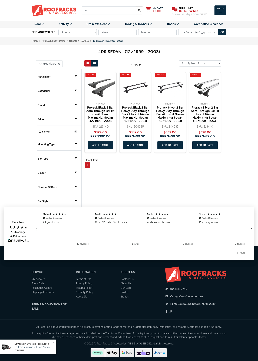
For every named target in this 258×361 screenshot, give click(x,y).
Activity (64, 24)
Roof (38, 24)
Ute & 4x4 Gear (97, 24)
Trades (171, 24)
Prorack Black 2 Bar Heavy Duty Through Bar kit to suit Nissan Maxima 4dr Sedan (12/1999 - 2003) (135, 114)
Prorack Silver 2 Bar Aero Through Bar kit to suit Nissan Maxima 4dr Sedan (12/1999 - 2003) (205, 114)
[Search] (139, 10)
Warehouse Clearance (208, 24)
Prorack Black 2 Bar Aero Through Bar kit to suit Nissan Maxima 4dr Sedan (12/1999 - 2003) (100, 114)
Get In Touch (187, 11)
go (222, 32)
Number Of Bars (47, 187)
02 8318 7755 (178, 289)
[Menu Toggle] (220, 10)
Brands (125, 296)
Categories (44, 91)
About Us (128, 272)
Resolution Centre (42, 287)
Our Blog (126, 287)
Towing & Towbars (137, 24)
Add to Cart (100, 145)
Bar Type (43, 158)
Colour (41, 173)
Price (41, 119)
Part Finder (44, 76)
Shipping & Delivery (43, 292)
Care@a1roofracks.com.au (186, 296)
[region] (144, 229)
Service (38, 272)
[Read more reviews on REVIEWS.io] (18, 241)
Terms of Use (83, 279)
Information (86, 272)
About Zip (81, 296)
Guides (124, 292)
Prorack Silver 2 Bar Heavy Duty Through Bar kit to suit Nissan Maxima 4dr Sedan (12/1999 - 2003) (170, 114)
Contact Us (127, 279)
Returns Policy (84, 287)
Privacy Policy (84, 283)
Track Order (38, 283)
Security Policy (84, 292)
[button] (36, 229)
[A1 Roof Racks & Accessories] (54, 10)
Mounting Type (46, 144)
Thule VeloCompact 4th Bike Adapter (32, 347)
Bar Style (43, 201)
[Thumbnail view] (87, 63)
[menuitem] (39, 24)
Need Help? (186, 8)
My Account (38, 279)
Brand (41, 105)
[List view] (94, 63)
